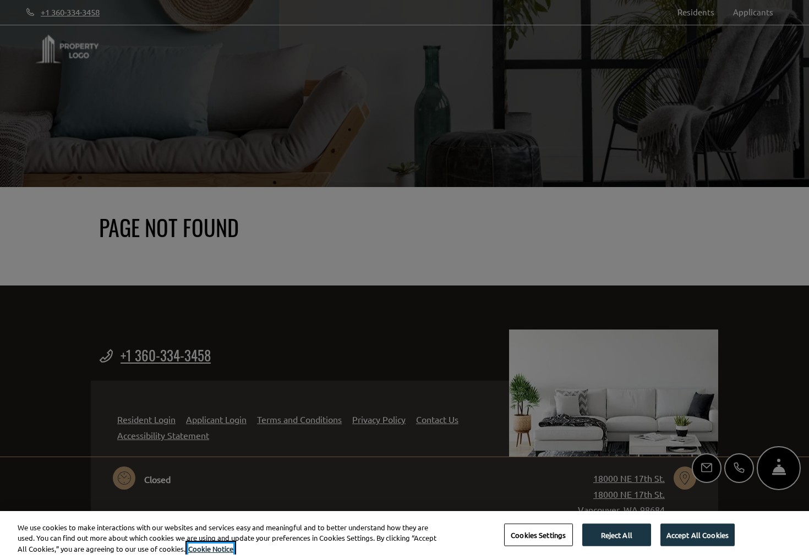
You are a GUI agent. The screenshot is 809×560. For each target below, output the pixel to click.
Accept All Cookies (697, 534)
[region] (404, 535)
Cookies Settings (538, 534)
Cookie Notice (210, 548)
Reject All (616, 534)
